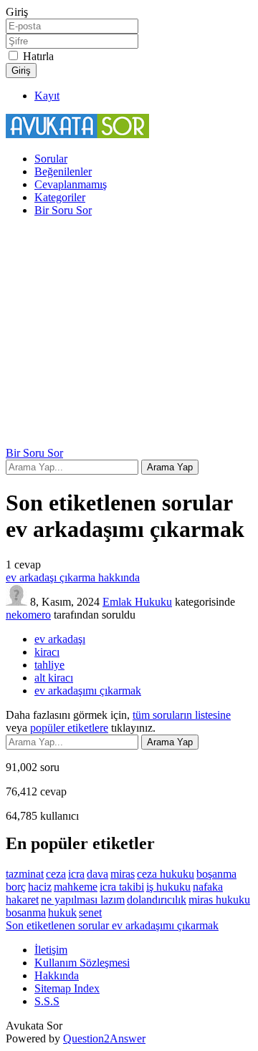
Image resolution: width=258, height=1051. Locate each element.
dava (97, 874)
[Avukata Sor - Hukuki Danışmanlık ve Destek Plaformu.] (77, 134)
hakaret (22, 899)
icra (76, 874)
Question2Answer (104, 1038)
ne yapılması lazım (83, 899)
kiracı (46, 652)
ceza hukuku (165, 874)
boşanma (216, 874)
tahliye (49, 665)
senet (90, 912)
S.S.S (46, 1001)
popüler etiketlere (69, 728)
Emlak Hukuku (137, 602)
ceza (56, 874)
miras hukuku (219, 899)
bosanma (26, 912)
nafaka (208, 887)
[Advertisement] (129, 334)
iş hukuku (168, 887)
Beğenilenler (63, 171)
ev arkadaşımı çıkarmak (87, 690)
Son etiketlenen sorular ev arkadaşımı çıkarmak (112, 925)
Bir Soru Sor (63, 210)
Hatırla (38, 56)
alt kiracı (53, 678)
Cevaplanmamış (70, 184)
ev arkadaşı (59, 639)
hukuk (62, 912)
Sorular (50, 158)
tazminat (25, 874)
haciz (40, 887)
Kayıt (46, 95)
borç (16, 887)
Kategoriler (59, 197)
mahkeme (75, 887)
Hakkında (56, 975)
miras (122, 874)
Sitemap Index (67, 988)
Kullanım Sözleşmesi (82, 962)
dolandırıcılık (156, 899)
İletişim (50, 950)
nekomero (28, 615)
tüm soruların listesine (182, 715)
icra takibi (122, 887)
